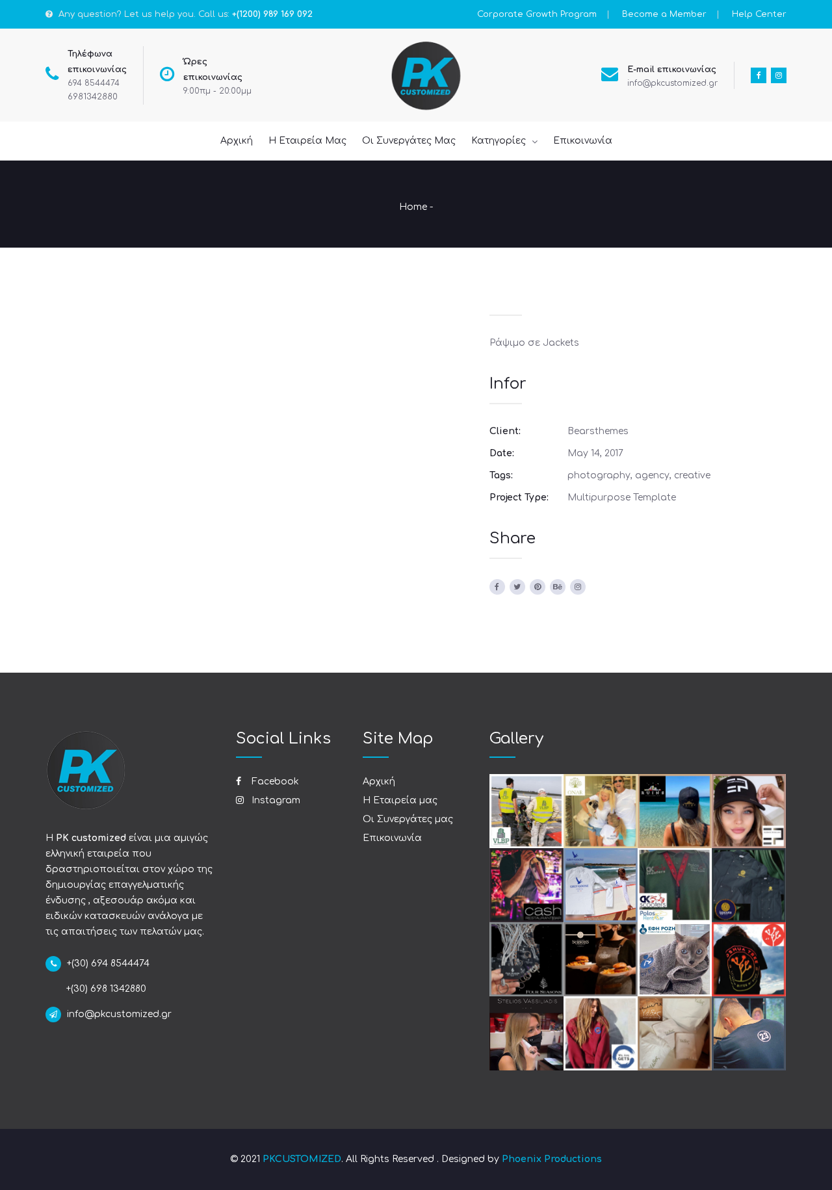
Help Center (759, 14)
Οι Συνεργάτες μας (408, 819)
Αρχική (379, 781)
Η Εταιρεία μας (400, 800)
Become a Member (664, 14)
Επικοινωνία (392, 838)
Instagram (274, 800)
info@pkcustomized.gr (672, 83)
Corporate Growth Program (537, 14)
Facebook (274, 781)
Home (413, 207)
